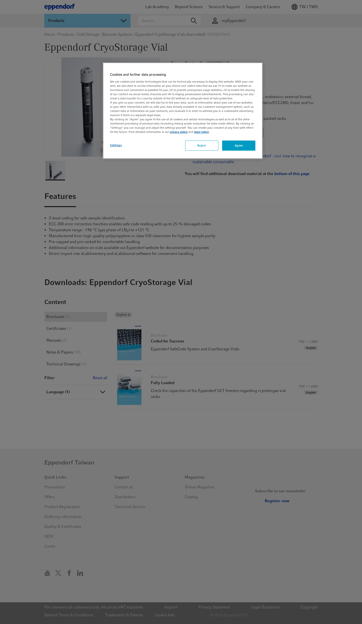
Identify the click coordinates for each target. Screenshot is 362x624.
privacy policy (179, 132)
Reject (201, 145)
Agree (239, 145)
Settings (116, 145)
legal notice (201, 132)
